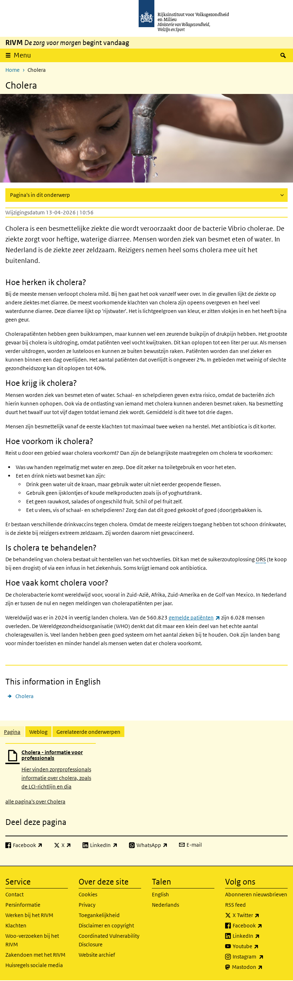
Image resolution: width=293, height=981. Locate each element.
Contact (14, 894)
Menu (22, 55)
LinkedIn (260, 935)
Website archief (97, 954)
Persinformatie (22, 904)
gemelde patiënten (194, 617)
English (160, 894)
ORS (261, 559)
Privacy (87, 904)
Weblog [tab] (38, 731)
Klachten (15, 925)
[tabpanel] (146, 774)
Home (12, 69)
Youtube (260, 946)
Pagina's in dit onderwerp (40, 194)
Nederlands (165, 904)
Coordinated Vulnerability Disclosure (109, 940)
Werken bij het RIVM (29, 915)
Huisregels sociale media (34, 965)
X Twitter (260, 914)
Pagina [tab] (12, 731)
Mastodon (260, 966)
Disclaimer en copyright (106, 925)
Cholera (24, 696)
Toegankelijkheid (99, 915)
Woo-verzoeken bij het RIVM (32, 940)
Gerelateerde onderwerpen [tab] (88, 731)
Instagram (260, 956)
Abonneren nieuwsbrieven (256, 894)
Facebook (260, 925)
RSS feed (235, 904)
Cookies (88, 894)
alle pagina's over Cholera (35, 801)
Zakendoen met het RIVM (35, 954)
